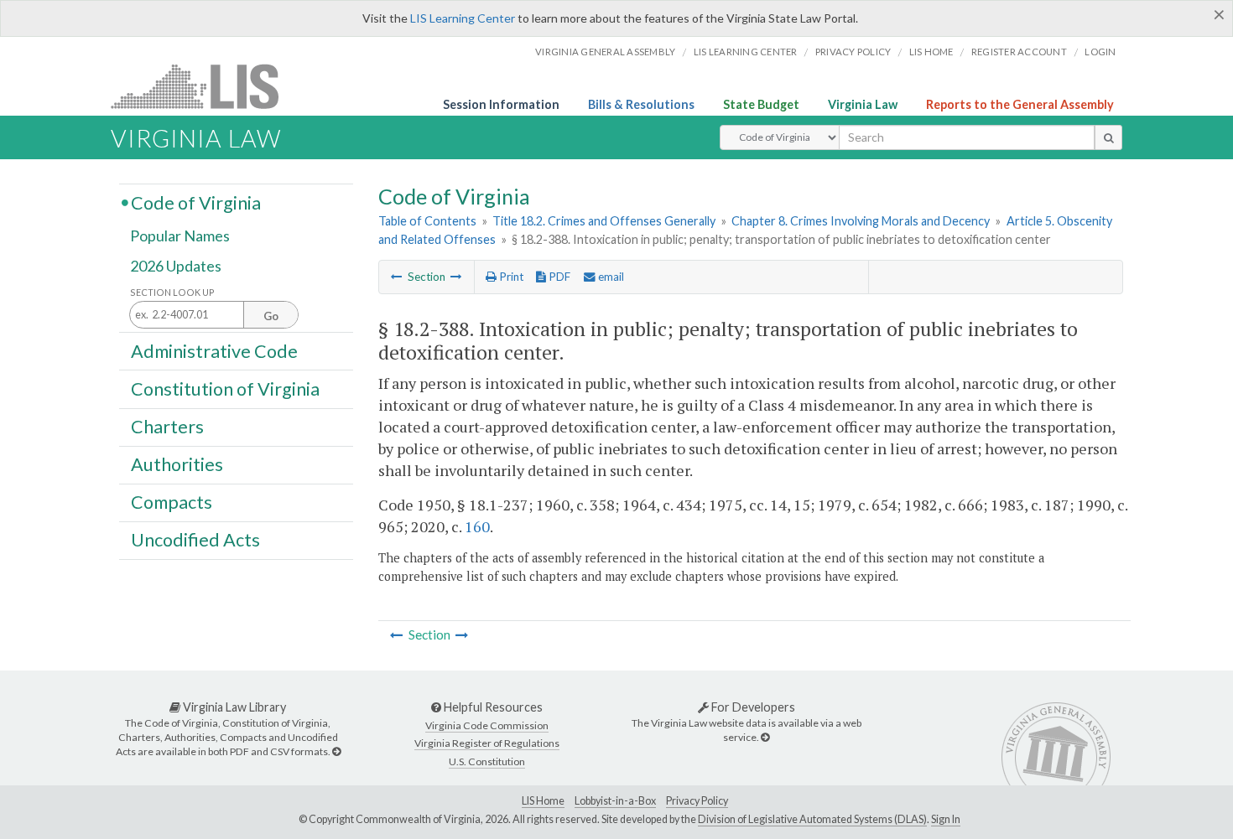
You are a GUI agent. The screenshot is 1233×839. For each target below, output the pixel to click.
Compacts (171, 502)
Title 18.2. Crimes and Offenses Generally (603, 221)
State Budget (761, 104)
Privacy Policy (853, 51)
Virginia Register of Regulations (486, 743)
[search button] (1108, 137)
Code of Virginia (196, 202)
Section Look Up (172, 292)
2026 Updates (175, 265)
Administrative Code (214, 350)
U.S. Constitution (487, 761)
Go (270, 316)
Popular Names (180, 236)
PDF (558, 276)
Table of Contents (427, 221)
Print (510, 276)
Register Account (1019, 51)
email (610, 276)
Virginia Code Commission (487, 725)
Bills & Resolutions (641, 104)
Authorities (177, 464)
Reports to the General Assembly (1020, 104)
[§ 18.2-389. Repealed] (456, 276)
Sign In (945, 819)
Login (1100, 51)
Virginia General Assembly (605, 51)
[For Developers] (765, 737)
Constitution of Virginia (225, 388)
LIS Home (543, 801)
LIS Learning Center (462, 18)
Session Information (501, 104)
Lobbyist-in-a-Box (615, 801)
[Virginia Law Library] (336, 751)
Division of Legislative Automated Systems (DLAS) (812, 819)
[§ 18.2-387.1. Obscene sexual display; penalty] (397, 276)
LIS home (931, 51)
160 (477, 526)
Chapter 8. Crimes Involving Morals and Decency (860, 221)
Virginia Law (862, 104)
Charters (167, 427)
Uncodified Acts (195, 540)
